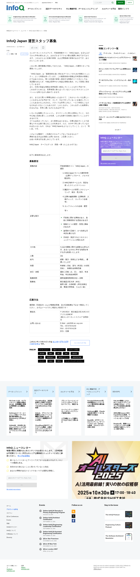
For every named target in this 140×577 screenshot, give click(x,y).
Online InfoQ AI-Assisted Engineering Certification (52, 532)
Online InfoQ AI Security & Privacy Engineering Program (54, 511)
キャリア (42, 361)
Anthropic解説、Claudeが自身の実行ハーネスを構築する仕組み (96, 413)
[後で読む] (43, 47)
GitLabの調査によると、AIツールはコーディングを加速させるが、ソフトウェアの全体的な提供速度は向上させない (122, 404)
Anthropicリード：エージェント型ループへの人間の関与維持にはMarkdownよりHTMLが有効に (17, 416)
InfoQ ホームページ (12, 31)
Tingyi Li (124, 109)
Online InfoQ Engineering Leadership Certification (52, 525)
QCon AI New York (50, 544)
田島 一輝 (14, 54)
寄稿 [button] (56, 2)
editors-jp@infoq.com (25, 568)
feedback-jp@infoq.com (11, 570)
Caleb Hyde (103, 122)
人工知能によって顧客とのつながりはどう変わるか (69, 420)
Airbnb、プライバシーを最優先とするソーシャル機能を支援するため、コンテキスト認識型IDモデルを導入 (43, 416)
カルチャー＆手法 (109, 9)
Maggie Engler (114, 109)
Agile (50, 361)
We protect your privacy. (108, 163)
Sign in (130, 2)
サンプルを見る (116, 147)
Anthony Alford (104, 108)
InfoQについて (11, 530)
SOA (41, 357)
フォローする (24, 54)
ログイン (9, 513)
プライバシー (97, 569)
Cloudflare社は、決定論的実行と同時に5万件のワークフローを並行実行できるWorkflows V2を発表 (43, 404)
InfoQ (59, 361)
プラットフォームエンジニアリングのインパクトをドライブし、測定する (69, 402)
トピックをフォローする (80, 342)
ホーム (9, 506)
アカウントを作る (12, 509)
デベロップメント (35, 9)
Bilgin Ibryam (103, 74)
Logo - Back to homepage (16, 8)
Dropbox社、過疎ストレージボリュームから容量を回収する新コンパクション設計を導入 (122, 426)
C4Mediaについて (12, 534)
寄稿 (8, 523)
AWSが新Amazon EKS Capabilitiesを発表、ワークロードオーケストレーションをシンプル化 (122, 415)
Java (66, 353)
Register (120, 2)
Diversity (9, 537)
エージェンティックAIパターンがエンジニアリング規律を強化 (69, 411)
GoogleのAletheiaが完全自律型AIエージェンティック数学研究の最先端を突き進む (95, 403)
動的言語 (75, 353)
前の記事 (117, 129)
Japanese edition (46, 2)
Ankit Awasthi (103, 63)
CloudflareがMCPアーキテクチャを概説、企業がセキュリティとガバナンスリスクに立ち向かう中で (43, 428)
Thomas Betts (103, 86)
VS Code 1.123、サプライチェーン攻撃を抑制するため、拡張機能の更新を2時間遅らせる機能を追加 (17, 404)
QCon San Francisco (51, 538)
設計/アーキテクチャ (54, 9)
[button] (116, 158)
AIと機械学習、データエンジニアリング (82, 9)
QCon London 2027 (50, 549)
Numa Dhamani (103, 109)
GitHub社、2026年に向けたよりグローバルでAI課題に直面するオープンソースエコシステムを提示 (17, 428)
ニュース (23, 31)
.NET (58, 353)
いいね (35, 47)
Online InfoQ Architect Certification (51, 518)
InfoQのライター (12, 527)
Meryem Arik (115, 108)
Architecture (77, 357)
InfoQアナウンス (63, 357)
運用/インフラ (123, 9)
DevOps (42, 353)
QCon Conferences (13, 516)
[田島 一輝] (8, 54)
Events (9, 520)
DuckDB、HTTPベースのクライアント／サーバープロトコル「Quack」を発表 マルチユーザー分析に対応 (95, 423)
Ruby (50, 353)
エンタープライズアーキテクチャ (74, 361)
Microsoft (50, 357)
